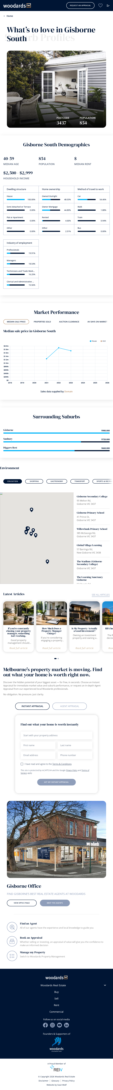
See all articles (101, 594)
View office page (22, 903)
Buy (56, 992)
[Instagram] (52, 1025)
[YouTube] (59, 1025)
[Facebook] (45, 1025)
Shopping (34, 481)
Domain (68, 391)
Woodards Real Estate (53, 985)
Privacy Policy (71, 770)
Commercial (56, 1011)
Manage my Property (32, 952)
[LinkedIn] (66, 1025)
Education (12, 481)
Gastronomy (57, 481)
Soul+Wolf (62, 1085)
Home (10, 15)
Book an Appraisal (31, 938)
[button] (26, 532)
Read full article (19, 648)
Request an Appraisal (80, 5)
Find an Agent (28, 923)
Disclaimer (43, 1080)
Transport (80, 481)
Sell (56, 998)
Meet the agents (55, 903)
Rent (56, 1005)
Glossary (55, 1080)
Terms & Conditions (62, 764)
